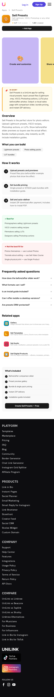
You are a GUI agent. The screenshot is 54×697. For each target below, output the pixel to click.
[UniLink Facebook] (3, 685)
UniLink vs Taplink (11, 608)
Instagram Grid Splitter (14, 467)
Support (6, 547)
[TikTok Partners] (11, 654)
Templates (7, 431)
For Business (9, 626)
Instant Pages (9, 491)
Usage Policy (9, 565)
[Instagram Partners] (11, 665)
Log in (25, 5)
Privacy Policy (9, 570)
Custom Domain (10, 532)
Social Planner (9, 496)
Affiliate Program (11, 472)
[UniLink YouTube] (13, 685)
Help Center (8, 552)
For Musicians (9, 621)
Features (6, 556)
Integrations (8, 561)
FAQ (4, 445)
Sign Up (39, 4)
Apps (4, 10)
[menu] (49, 4)
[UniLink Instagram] (8, 685)
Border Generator (11, 458)
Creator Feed (9, 519)
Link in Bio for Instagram (15, 635)
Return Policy (9, 579)
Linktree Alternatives (13, 617)
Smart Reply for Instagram (16, 505)
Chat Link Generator (13, 463)
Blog (4, 449)
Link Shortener (10, 510)
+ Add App (27, 28)
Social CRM (8, 523)
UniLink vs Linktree (12, 599)
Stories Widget (10, 528)
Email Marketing (10, 500)
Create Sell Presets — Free (27, 406)
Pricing (5, 440)
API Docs (7, 583)
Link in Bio (7, 487)
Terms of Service (11, 574)
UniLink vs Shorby (11, 612)
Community (8, 454)
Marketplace (8, 436)
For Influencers (10, 630)
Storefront (7, 514)
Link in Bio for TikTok (12, 639)
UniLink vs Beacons (12, 603)
